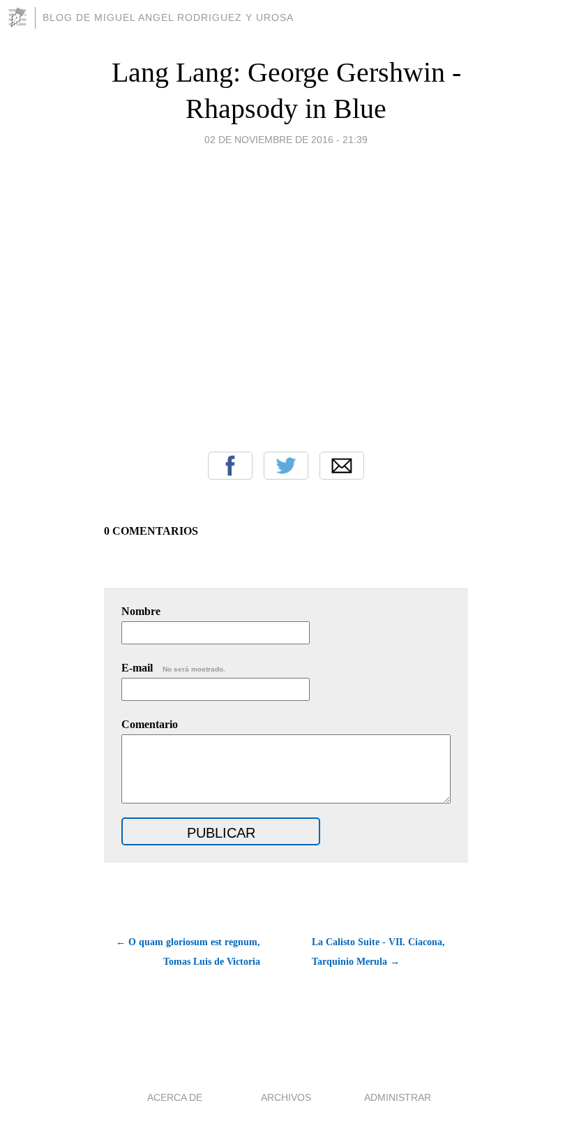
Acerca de (174, 1097)
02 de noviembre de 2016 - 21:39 (286, 139)
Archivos (286, 1097)
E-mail (173, 668)
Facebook (230, 466)
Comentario (149, 724)
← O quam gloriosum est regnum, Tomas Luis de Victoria (188, 952)
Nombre (140, 611)
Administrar (397, 1097)
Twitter (286, 466)
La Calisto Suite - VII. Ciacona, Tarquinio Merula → (378, 952)
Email (341, 466)
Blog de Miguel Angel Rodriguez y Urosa (168, 17)
